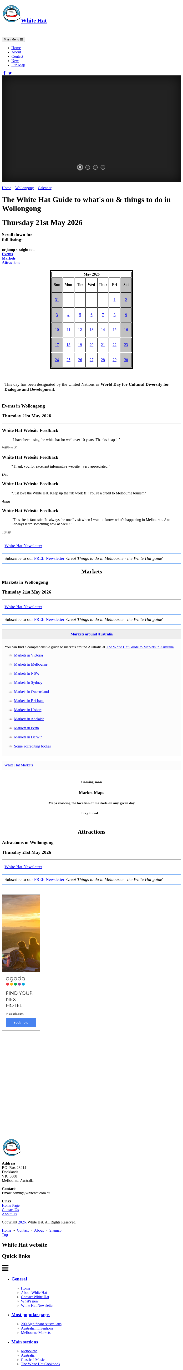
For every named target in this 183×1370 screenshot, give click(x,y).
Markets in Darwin (28, 737)
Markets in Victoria (28, 655)
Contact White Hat (35, 1297)
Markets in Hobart (27, 710)
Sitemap (55, 1230)
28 (103, 360)
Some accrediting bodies (32, 746)
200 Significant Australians (41, 1324)
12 (80, 330)
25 (68, 360)
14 (103, 330)
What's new (30, 1301)
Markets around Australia (92, 634)
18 (68, 345)
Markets (8, 258)
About (16, 52)
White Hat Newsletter (23, 545)
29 (115, 360)
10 (57, 330)
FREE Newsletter (49, 558)
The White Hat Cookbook (40, 1364)
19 (80, 345)
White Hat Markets (18, 765)
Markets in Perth (26, 728)
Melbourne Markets (36, 1332)
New (15, 61)
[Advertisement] (91, 1085)
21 (103, 345)
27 (91, 360)
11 (68, 330)
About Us (9, 1214)
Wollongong (24, 188)
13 (91, 330)
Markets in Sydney (28, 682)
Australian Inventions (37, 1328)
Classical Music (33, 1360)
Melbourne (29, 1351)
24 (57, 360)
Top (5, 1235)
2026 (22, 1222)
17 (57, 345)
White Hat (34, 20)
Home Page (11, 1205)
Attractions (11, 262)
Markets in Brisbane (29, 701)
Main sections (24, 1341)
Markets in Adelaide (29, 719)
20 (91, 345)
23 (126, 345)
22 (115, 345)
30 (126, 360)
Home (16, 48)
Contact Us (10, 1210)
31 (57, 300)
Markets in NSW (27, 673)
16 (126, 330)
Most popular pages (30, 1314)
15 (115, 330)
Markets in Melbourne (30, 664)
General (19, 1278)
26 (80, 360)
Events (7, 254)
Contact (17, 56)
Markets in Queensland (31, 692)
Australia (28, 1355)
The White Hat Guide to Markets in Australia (140, 647)
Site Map (18, 65)
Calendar (44, 188)
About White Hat (34, 1293)
